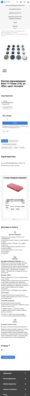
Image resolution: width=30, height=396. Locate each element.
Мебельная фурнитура (15, 16)
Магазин (12, 31)
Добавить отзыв (8, 357)
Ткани (15, 22)
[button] (23, 201)
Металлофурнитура (15, 9)
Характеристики (13, 141)
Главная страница (5, 31)
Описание (4, 141)
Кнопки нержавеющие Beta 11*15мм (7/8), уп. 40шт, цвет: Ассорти (14, 35)
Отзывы (22, 147)
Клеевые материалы (15, 18)
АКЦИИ (15, 28)
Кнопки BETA (14, 32)
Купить (15, 123)
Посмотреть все (7, 108)
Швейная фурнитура (15, 13)
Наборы (15, 26)
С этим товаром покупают (9, 144)
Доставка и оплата (7, 147)
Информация (7, 373)
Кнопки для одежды (6, 32)
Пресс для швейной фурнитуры (15, 5)
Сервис (16, 147)
